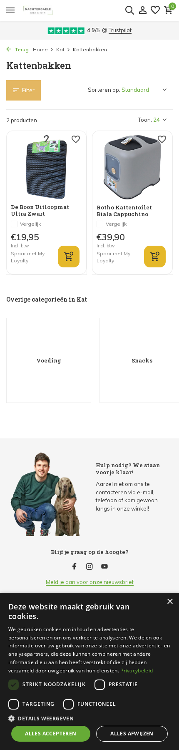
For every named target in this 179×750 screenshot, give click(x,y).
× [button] (170, 602)
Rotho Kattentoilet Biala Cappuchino (124, 211)
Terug (21, 49)
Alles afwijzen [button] (132, 733)
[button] (89, 718)
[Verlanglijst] (155, 10)
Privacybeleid (136, 670)
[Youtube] (104, 567)
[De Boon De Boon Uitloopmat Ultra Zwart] (46, 167)
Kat (60, 49)
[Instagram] (89, 567)
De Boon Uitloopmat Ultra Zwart (40, 210)
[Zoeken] (129, 10)
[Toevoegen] (69, 256)
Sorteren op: (104, 89)
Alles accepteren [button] (50, 733)
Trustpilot (120, 30)
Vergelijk (30, 224)
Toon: (145, 119)
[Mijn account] (143, 10)
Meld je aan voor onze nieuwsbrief (90, 582)
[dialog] (89, 671)
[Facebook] (74, 567)
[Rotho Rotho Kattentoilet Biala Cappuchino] (132, 167)
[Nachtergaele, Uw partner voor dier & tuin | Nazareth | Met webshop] (80, 10)
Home (40, 49)
